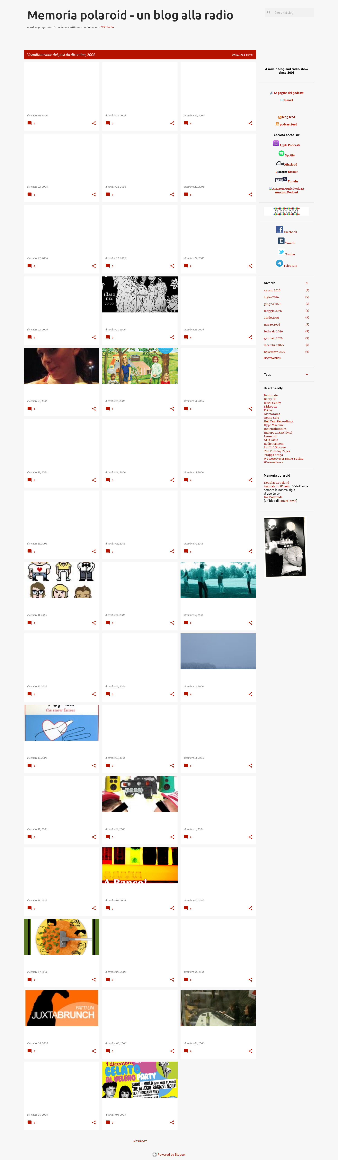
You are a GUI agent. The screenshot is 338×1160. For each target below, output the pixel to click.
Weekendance (273, 462)
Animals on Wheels (277, 486)
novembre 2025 (274, 352)
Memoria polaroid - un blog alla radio (130, 15)
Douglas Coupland (276, 482)
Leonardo (270, 436)
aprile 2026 (271, 317)
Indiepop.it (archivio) (278, 432)
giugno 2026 (272, 304)
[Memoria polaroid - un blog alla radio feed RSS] (280, 117)
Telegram (290, 265)
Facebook (290, 232)
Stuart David (288, 501)
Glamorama (272, 414)
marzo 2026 (272, 324)
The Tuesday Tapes (277, 451)
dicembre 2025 (274, 345)
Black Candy (272, 403)
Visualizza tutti (242, 55)
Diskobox (270, 406)
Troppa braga (273, 455)
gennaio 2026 (273, 338)
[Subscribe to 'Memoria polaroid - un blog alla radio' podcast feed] (277, 124)
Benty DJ (270, 399)
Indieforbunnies (275, 429)
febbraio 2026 (273, 331)
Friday (268, 410)
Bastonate (271, 395)
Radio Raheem (273, 443)
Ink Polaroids (273, 497)
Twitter (290, 254)
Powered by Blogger (171, 1154)
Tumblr (290, 243)
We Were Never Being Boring (284, 458)
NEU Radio (107, 27)
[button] (94, 123)
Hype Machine (274, 425)
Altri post (140, 1141)
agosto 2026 (272, 290)
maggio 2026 (273, 311)
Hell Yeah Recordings (278, 421)
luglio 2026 (271, 297)
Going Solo (271, 417)
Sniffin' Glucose (275, 447)
